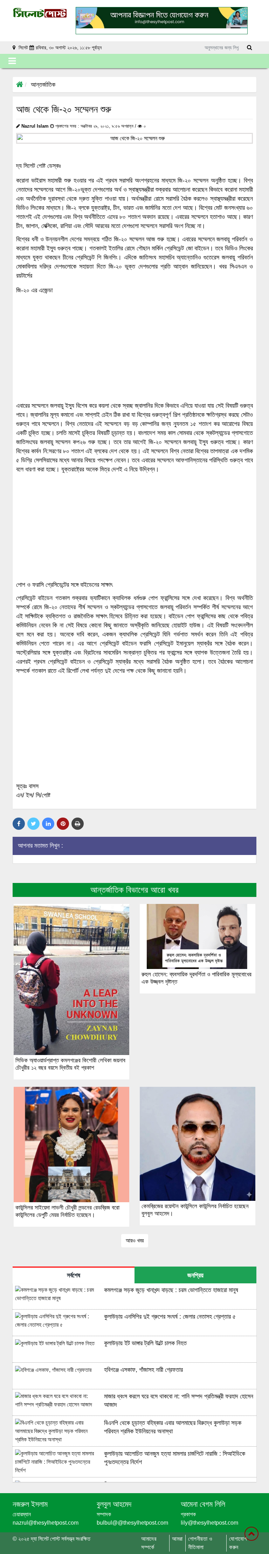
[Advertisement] (134, 348)
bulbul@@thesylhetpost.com (132, 1523)
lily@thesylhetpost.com (209, 1523)
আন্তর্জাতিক (43, 84)
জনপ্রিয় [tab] (195, 1275)
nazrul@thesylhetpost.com (45, 1523)
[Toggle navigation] (12, 61)
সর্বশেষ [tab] (73, 1275)
